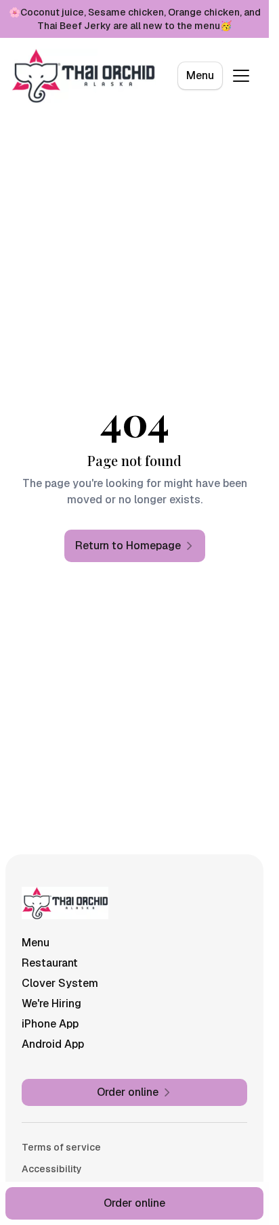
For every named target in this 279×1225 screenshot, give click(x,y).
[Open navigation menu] (241, 75)
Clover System (60, 983)
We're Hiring (51, 1003)
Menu (200, 75)
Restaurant (50, 963)
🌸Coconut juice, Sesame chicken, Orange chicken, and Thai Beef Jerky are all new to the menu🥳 (135, 19)
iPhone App (50, 1024)
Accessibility (52, 1169)
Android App (53, 1044)
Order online (134, 1203)
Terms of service (61, 1147)
